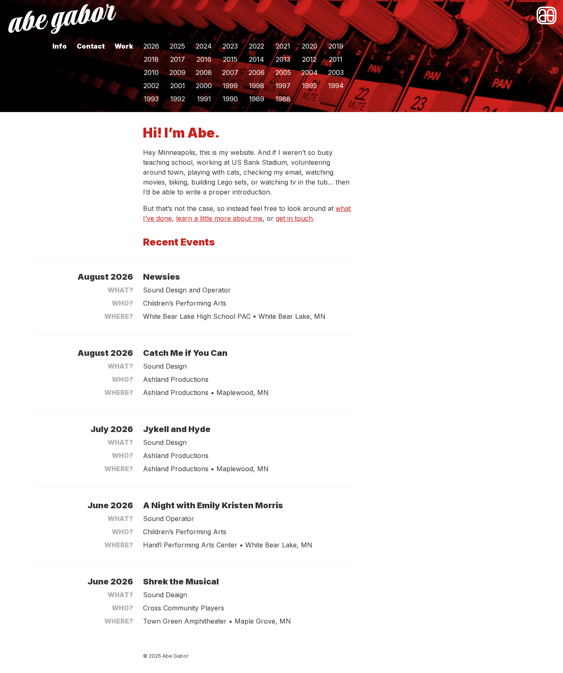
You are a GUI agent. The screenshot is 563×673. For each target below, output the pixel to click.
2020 (309, 46)
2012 (309, 59)
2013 (283, 59)
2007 (230, 72)
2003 (336, 72)
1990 (230, 99)
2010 (151, 72)
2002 (151, 86)
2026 (151, 46)
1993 (151, 99)
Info (59, 46)
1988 (283, 99)
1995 (309, 86)
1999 (230, 86)
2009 (177, 72)
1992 (177, 99)
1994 (336, 86)
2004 (309, 72)
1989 (256, 99)
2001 (177, 86)
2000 (204, 86)
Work (124, 46)
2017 (177, 59)
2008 (204, 72)
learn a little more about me (219, 218)
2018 (151, 59)
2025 (177, 46)
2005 (283, 72)
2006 (257, 72)
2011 (335, 59)
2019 (335, 46)
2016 (204, 59)
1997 (283, 86)
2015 (230, 59)
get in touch (294, 218)
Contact (91, 46)
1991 (204, 99)
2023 (230, 46)
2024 (204, 46)
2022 (256, 46)
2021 (283, 46)
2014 (256, 59)
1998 (256, 86)
